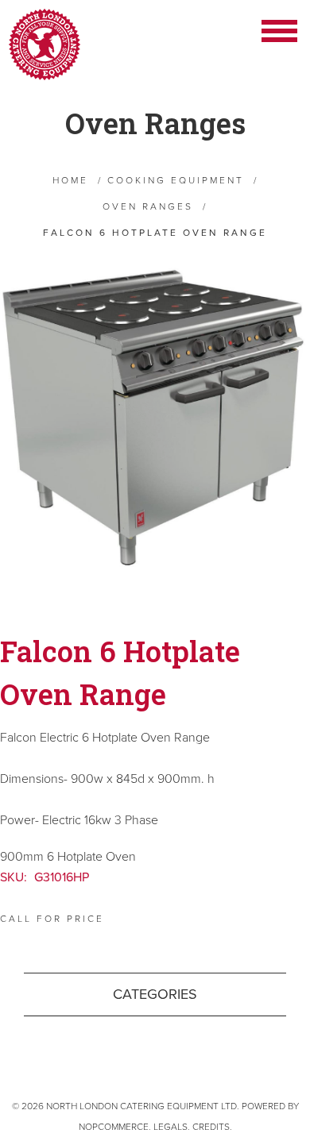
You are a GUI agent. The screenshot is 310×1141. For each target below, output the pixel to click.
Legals (170, 1126)
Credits (211, 1126)
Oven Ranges (155, 123)
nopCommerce (114, 1126)
